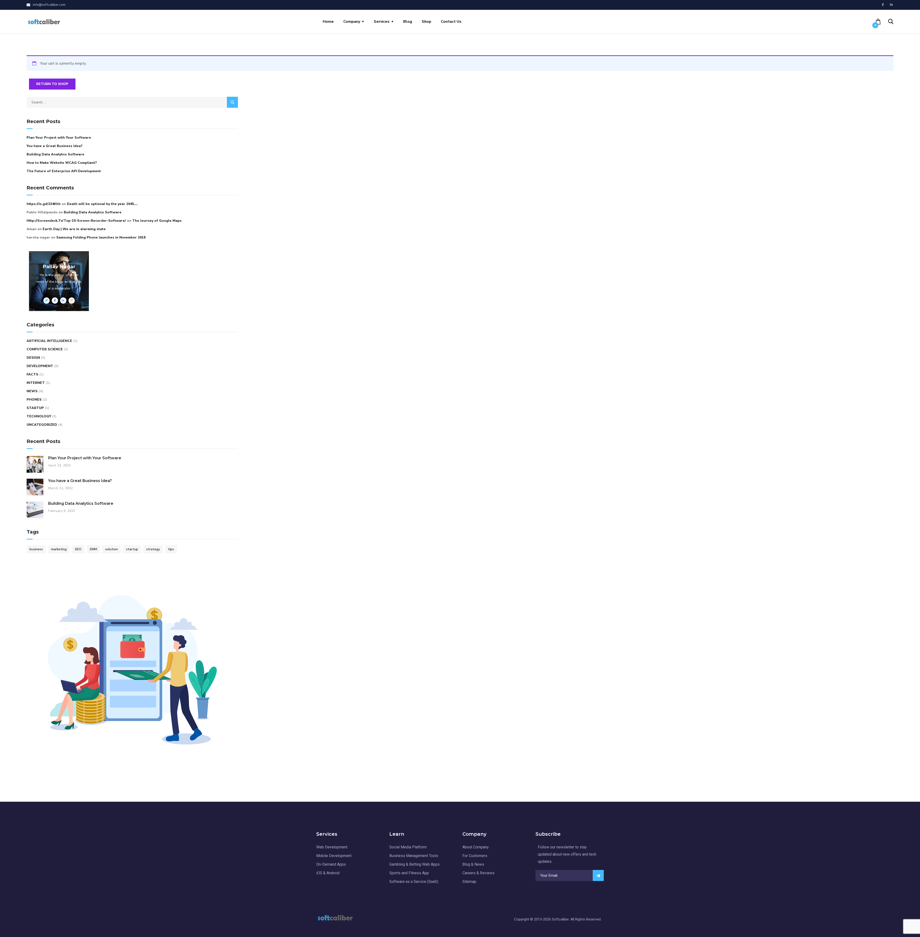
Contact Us (451, 21)
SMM (93, 549)
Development (40, 366)
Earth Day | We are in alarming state (74, 229)
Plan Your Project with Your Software (59, 137)
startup (132, 549)
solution (111, 549)
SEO (78, 549)
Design (33, 357)
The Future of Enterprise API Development (64, 171)
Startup (35, 408)
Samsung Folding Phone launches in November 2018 (100, 237)
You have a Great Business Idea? (54, 146)
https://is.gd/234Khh (44, 204)
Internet (36, 382)
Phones (34, 399)
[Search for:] (132, 102)
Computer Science (45, 349)
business (36, 549)
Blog (407, 21)
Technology (39, 416)
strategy (153, 549)
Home (328, 21)
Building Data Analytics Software (55, 154)
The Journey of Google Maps (157, 220)
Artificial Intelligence (49, 341)
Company (351, 21)
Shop (426, 21)
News (32, 391)
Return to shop (52, 84)
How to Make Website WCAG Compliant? (62, 162)
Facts (32, 374)
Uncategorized (42, 424)
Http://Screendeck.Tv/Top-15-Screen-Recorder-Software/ (76, 220)
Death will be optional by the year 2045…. (102, 204)
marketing (59, 549)
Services (382, 21)
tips (171, 549)
